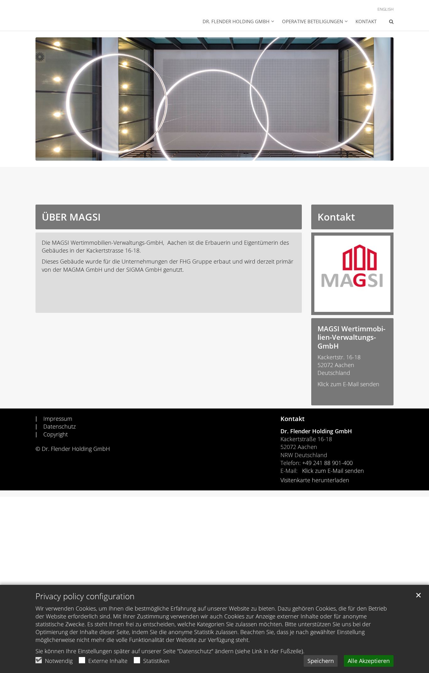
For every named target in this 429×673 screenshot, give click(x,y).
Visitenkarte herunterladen (314, 480)
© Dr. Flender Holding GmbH (72, 448)
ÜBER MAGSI (71, 217)
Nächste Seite (381, 99)
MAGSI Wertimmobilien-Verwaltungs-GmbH (351, 337)
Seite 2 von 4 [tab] (209, 154)
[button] (238, 22)
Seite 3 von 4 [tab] (220, 154)
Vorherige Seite (48, 99)
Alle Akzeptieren (369, 661)
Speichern (320, 661)
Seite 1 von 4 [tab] (198, 154)
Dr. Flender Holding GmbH (316, 431)
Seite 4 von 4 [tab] (231, 154)
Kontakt (366, 21)
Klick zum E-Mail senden (348, 384)
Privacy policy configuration (84, 596)
